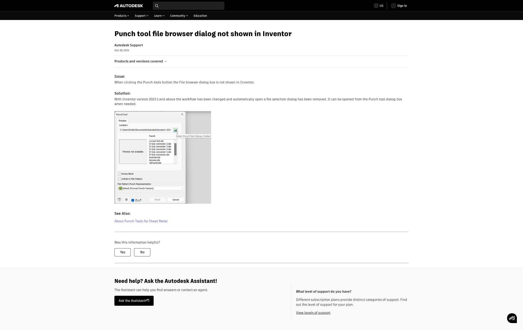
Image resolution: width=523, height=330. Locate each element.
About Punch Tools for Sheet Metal (141, 221)
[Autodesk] (128, 6)
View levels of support (313, 312)
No (142, 252)
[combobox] (188, 6)
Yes (122, 252)
